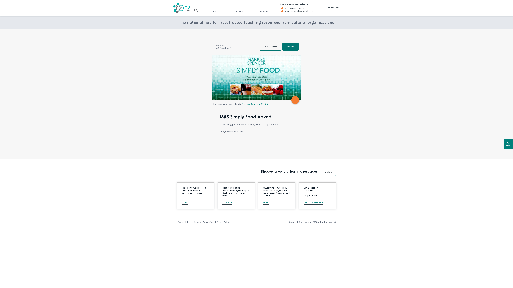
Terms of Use (209, 222)
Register (330, 8)
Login (337, 8)
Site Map (196, 222)
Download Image (270, 47)
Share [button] (508, 146)
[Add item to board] (295, 100)
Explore (239, 11)
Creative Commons (255, 104)
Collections (264, 11)
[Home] (183, 8)
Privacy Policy (223, 222)
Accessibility (184, 222)
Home (215, 11)
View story (290, 47)
